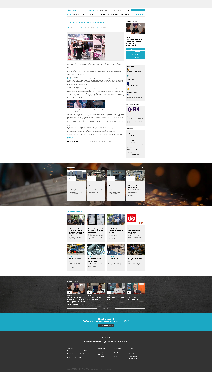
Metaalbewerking (113, 184)
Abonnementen (91, 10)
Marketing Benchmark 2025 (132, 85)
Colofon (80, 369)
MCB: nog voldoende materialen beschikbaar (76, 259)
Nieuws (75, 14)
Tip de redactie (136, 49)
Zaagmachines (73, 184)
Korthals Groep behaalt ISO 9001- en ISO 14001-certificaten (95, 230)
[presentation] (142, 167)
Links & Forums (125, 14)
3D (99, 358)
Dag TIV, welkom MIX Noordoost (135, 259)
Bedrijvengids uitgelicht (133, 104)
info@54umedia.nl (134, 358)
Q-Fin (128, 116)
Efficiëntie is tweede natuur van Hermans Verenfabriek (95, 259)
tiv (110, 141)
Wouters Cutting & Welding (134, 186)
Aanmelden (116, 350)
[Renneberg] (91, 179)
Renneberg (92, 186)
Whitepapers (130, 66)
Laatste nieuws (130, 128)
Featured (130, 256)
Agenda (83, 14)
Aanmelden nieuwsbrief (137, 10)
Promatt (72, 186)
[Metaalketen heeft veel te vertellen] (86, 59)
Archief (107, 10)
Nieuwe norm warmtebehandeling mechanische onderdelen (134, 231)
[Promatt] (72, 179)
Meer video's (106, 308)
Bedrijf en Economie (132, 142)
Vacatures (102, 14)
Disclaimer (96, 369)
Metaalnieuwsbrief (136, 54)
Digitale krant (136, 51)
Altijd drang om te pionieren (114, 259)
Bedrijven (116, 352)
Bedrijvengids (92, 14)
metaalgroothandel (95, 141)
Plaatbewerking (131, 137)
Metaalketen (105, 141)
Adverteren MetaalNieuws (72, 369)
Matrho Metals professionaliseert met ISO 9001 (115, 230)
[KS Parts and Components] (111, 179)
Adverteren (100, 10)
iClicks (86, 368)
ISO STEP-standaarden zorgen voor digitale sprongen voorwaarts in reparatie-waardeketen (76, 231)
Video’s (113, 10)
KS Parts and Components (113, 186)
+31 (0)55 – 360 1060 (134, 356)
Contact (120, 10)
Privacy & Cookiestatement (88, 369)
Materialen (71, 256)
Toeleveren (91, 256)
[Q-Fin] (134, 115)
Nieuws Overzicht (75, 18)
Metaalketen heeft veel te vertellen (85, 22)
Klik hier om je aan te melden (106, 325)
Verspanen (129, 147)
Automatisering (111, 256)
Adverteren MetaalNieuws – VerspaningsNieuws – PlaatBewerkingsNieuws (133, 79)
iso (88, 141)
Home (69, 14)
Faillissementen (113, 14)
